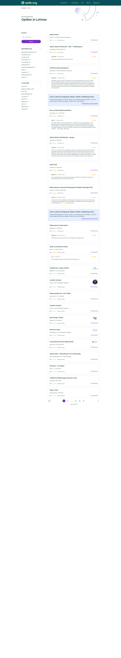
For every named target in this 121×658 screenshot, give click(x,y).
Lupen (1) (23, 69)
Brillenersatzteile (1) (26, 74)
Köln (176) (24, 86)
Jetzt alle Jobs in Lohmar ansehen (90, 103)
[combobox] (31, 37)
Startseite (23, 8)
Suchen (31, 41)
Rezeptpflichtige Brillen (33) (28, 52)
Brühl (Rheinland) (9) (26, 94)
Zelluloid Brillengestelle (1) (28, 67)
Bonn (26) (24, 91)
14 (79, 401)
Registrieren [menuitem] (96, 2)
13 (75, 401)
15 (83, 401)
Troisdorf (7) (24, 96)
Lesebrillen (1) (25, 72)
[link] (74, 37)
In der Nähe (25, 83)
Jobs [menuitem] (82, 2)
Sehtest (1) (24, 77)
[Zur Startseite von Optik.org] (29, 2)
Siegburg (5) (24, 101)
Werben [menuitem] (88, 2)
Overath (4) (24, 109)
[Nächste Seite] (98, 401)
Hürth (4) (23, 104)
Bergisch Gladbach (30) (27, 89)
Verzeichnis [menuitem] (64, 2)
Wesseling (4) (25, 106)
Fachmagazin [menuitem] (74, 2)
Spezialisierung (26, 49)
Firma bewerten (94, 39)
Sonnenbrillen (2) (25, 62)
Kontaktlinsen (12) (26, 54)
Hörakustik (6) (25, 57)
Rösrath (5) (24, 99)
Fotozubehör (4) (25, 59)
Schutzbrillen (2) (25, 64)
